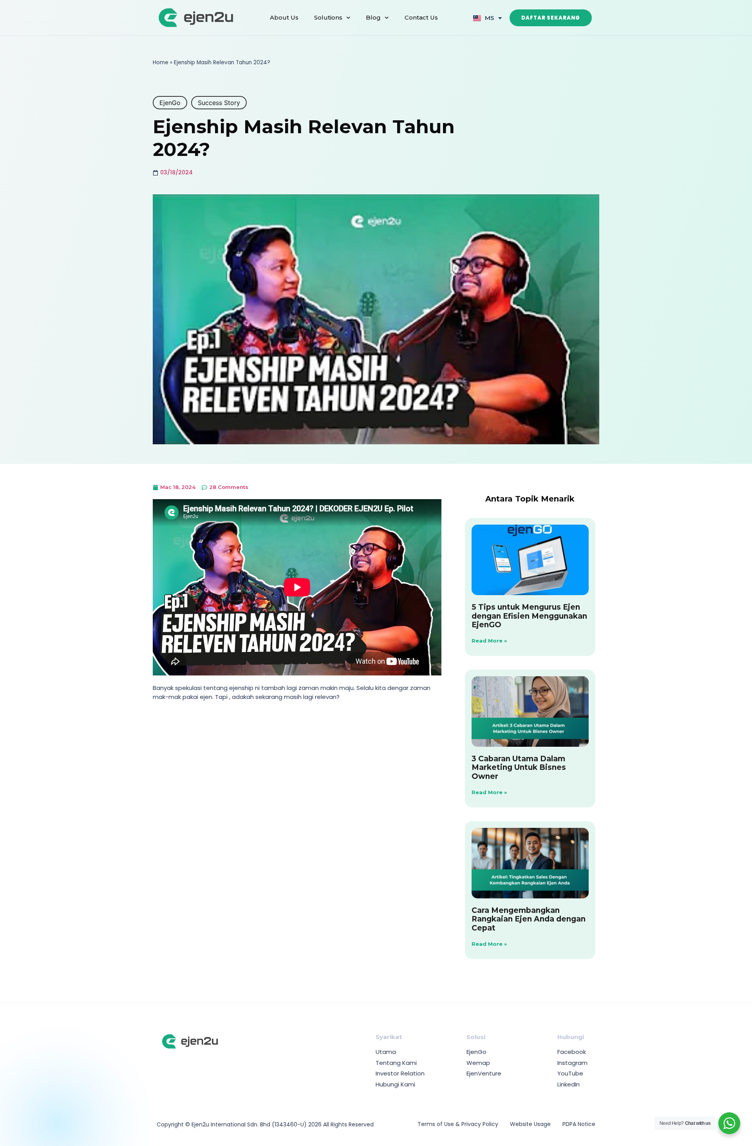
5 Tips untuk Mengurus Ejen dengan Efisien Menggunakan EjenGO (529, 616)
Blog (373, 17)
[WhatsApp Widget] (729, 1123)
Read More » (489, 640)
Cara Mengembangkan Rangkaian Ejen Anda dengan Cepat (529, 919)
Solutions (328, 17)
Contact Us (421, 17)
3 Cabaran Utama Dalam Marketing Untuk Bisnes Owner (519, 767)
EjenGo (170, 103)
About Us (284, 17)
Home (160, 62)
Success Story (219, 103)
